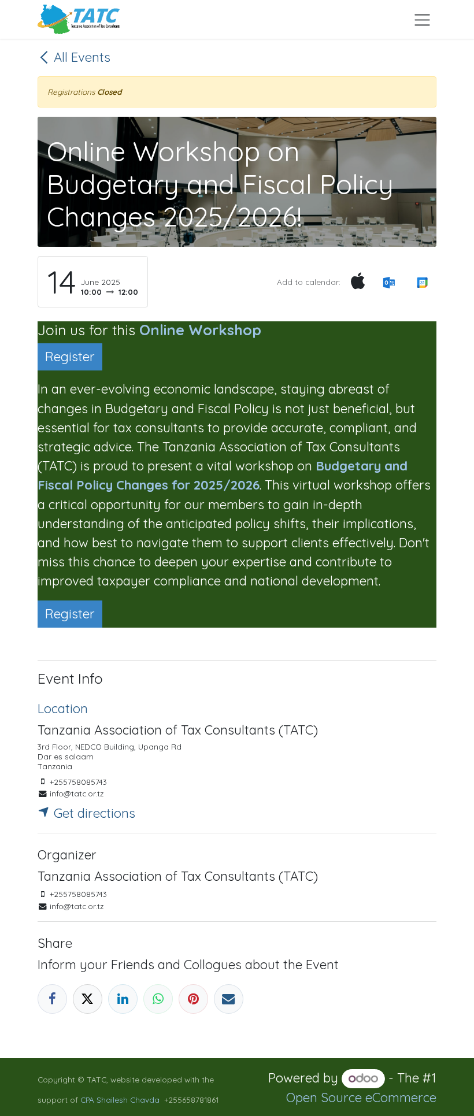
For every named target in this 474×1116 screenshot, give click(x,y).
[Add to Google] (422, 281)
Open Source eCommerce (361, 1097)
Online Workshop (200, 330)
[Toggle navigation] (422, 19)
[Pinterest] (193, 999)
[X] (87, 999)
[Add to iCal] (357, 281)
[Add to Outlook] (389, 281)
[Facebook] (52, 999)
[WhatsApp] (158, 999)
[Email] (228, 999)
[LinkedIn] (123, 999)
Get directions (92, 813)
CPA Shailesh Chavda (120, 1099)
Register (70, 356)
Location (63, 708)
